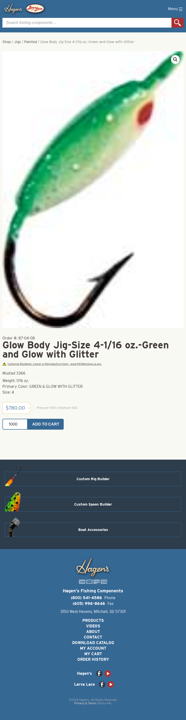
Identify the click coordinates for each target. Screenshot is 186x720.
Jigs (17, 42)
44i (109, 703)
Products (93, 620)
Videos (93, 626)
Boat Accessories (93, 530)
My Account (93, 648)
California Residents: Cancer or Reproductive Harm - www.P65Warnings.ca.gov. (55, 364)
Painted (30, 42)
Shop (6, 42)
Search (177, 23)
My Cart (93, 654)
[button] (175, 59)
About (93, 631)
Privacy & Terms (85, 703)
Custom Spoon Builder (93, 504)
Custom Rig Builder (93, 479)
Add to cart (45, 424)
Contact (93, 637)
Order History (93, 659)
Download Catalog (93, 642)
